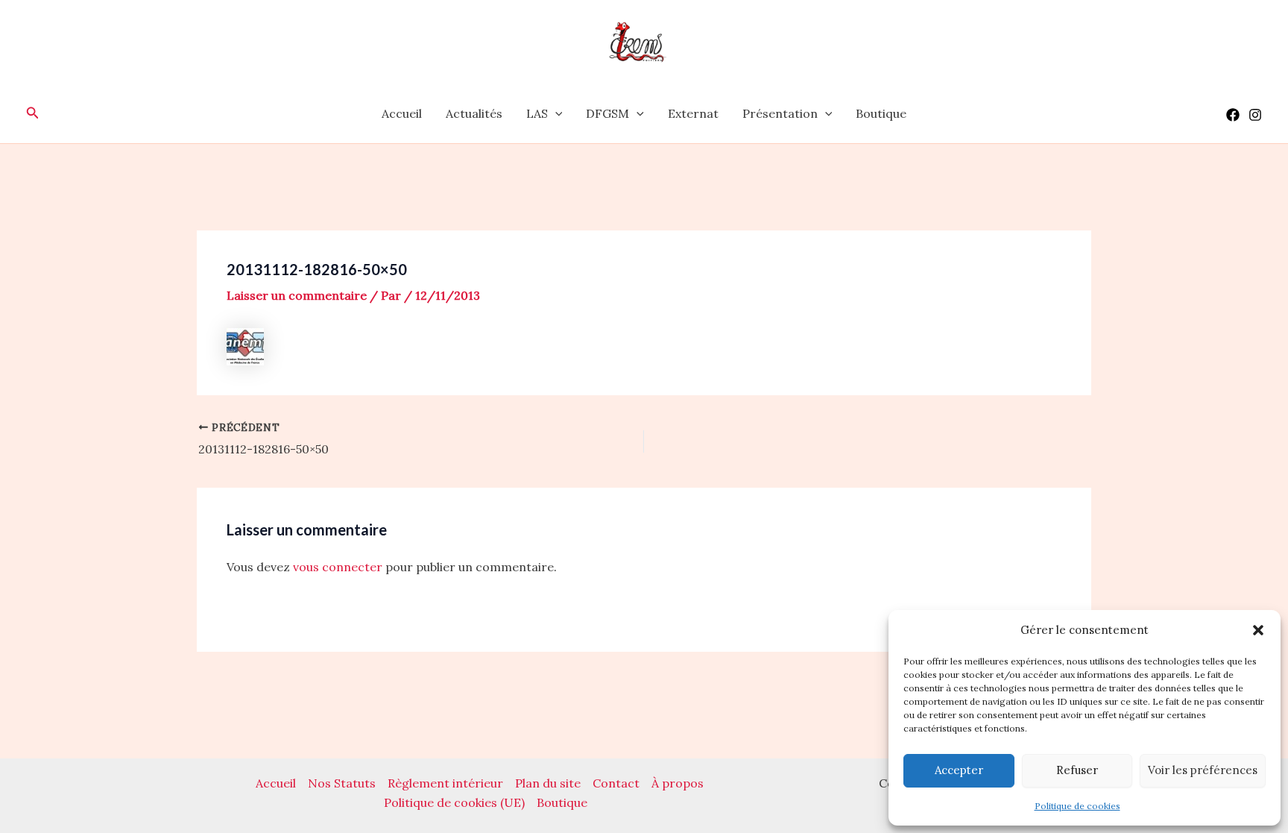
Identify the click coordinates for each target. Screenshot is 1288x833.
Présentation (780, 113)
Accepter (959, 770)
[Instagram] (1255, 115)
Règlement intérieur (445, 783)
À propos (677, 783)
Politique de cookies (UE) (454, 802)
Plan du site (548, 783)
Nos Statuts (342, 783)
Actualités (474, 113)
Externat (693, 113)
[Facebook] (1233, 115)
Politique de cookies (1077, 805)
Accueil (402, 113)
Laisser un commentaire (297, 295)
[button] (1258, 630)
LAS (537, 113)
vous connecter (337, 566)
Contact (616, 783)
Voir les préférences (1202, 770)
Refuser (1077, 770)
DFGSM (607, 113)
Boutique (881, 113)
